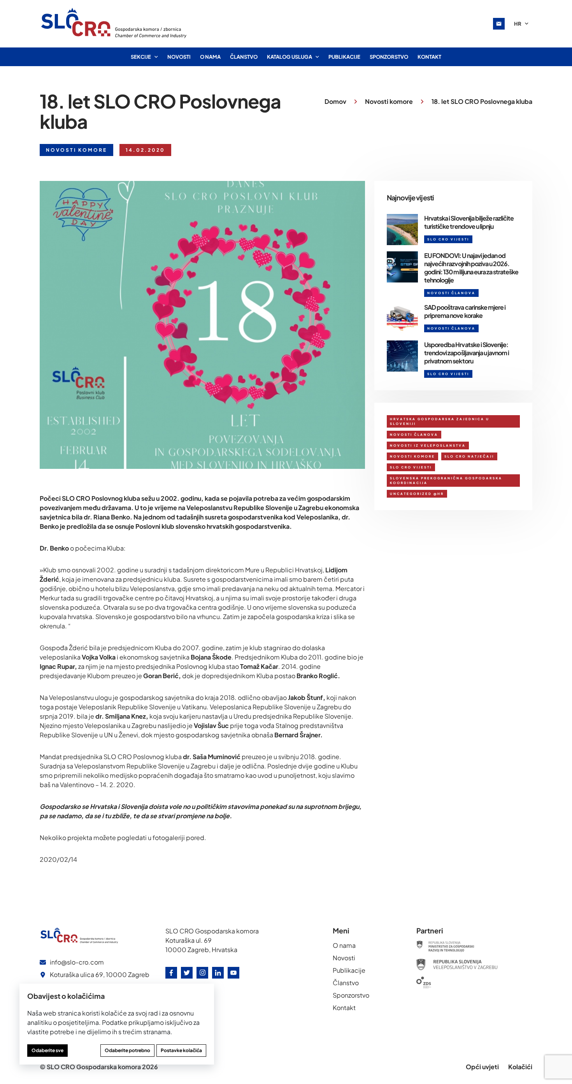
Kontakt (429, 57)
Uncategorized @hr (417, 494)
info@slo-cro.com (77, 962)
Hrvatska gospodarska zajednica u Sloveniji (440, 421)
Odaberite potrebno (127, 1050)
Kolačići (520, 1067)
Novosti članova (414, 435)
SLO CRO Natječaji (469, 456)
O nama (210, 57)
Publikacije (344, 57)
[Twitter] (187, 973)
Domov (335, 101)
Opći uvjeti (482, 1067)
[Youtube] (233, 973)
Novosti (179, 57)
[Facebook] (171, 973)
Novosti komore (389, 101)
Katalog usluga (289, 57)
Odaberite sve (47, 1050)
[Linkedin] (218, 973)
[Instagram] (202, 973)
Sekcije (141, 57)
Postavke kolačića (181, 1050)
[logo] (114, 23)
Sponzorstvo (389, 57)
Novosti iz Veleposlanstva (428, 445)
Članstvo (244, 57)
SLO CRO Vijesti (411, 467)
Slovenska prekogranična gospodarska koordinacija (446, 480)
